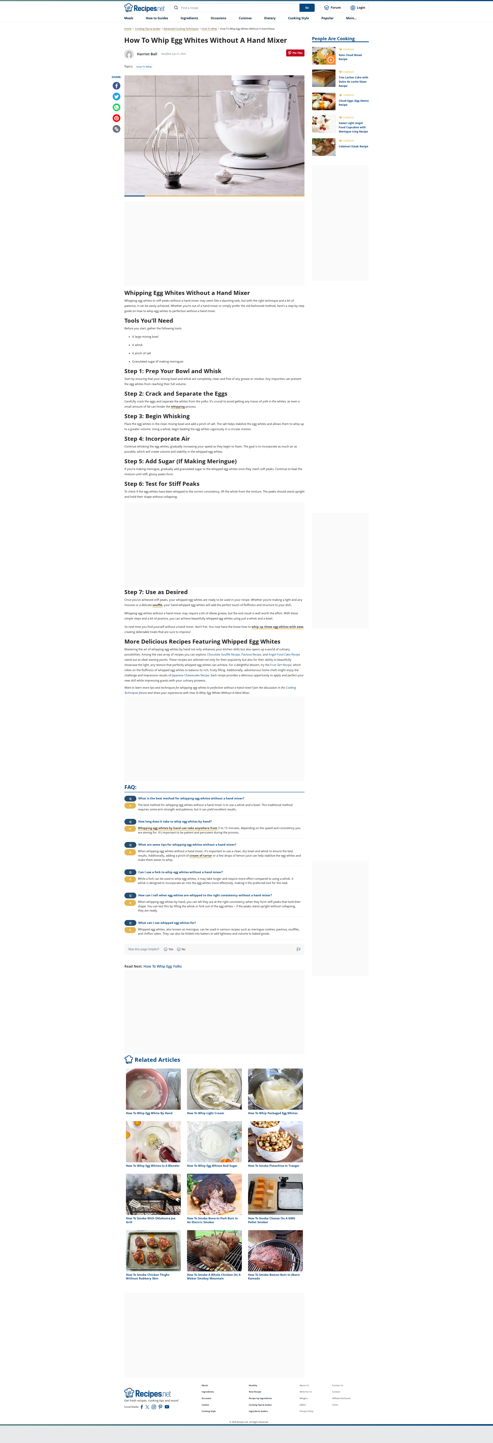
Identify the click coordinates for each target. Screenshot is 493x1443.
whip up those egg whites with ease (277, 627)
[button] (116, 129)
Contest (336, 1391)
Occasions (218, 18)
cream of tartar (200, 855)
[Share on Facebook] (116, 86)
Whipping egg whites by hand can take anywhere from (177, 828)
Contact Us (337, 1385)
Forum (335, 7)
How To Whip (209, 28)
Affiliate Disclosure (341, 1398)
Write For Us (306, 1391)
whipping (178, 406)
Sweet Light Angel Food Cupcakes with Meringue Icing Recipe (353, 127)
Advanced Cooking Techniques (181, 28)
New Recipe (255, 1391)
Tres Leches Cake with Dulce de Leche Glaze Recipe (353, 81)
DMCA (303, 1404)
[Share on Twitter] (116, 97)
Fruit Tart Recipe (280, 665)
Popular (327, 18)
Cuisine (205, 1404)
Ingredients (189, 18)
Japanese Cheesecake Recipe (190, 675)
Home (127, 28)
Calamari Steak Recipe (353, 146)
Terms (335, 1404)
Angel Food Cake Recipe (284, 654)
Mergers (304, 1398)
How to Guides (157, 18)
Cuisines (245, 18)
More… (351, 18)
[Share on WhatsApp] (116, 107)
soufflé (157, 605)
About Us (304, 1385)
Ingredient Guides (258, 1411)
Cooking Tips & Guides (147, 28)
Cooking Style (209, 1411)
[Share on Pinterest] (295, 53)
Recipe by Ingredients (260, 1398)
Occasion (206, 1398)
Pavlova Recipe (251, 654)
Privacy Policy (306, 1411)
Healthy (253, 1385)
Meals (205, 1385)
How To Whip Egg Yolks (162, 966)
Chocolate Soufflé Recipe (223, 654)
